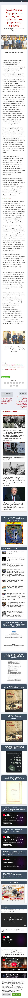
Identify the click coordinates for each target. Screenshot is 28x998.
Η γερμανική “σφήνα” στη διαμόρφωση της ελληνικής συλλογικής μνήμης (15, 565)
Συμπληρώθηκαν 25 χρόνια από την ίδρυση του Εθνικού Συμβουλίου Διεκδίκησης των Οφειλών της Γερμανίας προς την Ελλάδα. (13, 605)
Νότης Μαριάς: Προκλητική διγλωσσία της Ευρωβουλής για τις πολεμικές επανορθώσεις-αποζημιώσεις (13, 505)
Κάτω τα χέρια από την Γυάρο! (14, 458)
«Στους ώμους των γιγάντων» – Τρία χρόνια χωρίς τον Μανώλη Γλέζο (16, 559)
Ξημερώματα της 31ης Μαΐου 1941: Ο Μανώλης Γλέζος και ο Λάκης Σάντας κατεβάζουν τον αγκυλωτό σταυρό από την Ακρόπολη (14, 480)
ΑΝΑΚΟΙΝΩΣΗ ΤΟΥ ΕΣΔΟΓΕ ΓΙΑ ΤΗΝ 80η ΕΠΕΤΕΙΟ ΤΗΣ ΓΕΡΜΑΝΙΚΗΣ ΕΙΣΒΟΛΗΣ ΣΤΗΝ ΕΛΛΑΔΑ (13, 588)
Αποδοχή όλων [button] (16, 994)
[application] (14, 819)
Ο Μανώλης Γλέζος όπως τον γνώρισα (15, 552)
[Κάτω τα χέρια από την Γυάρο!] (14, 449)
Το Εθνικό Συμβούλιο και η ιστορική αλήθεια (15, 580)
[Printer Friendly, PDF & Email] (5, 377)
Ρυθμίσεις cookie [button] (7, 994)
